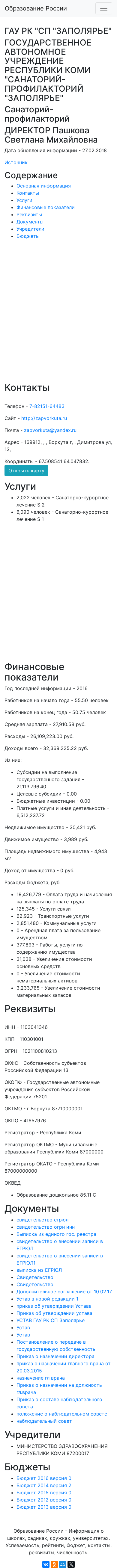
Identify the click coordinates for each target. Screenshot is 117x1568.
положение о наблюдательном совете (61, 1414)
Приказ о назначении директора (55, 1356)
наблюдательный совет (44, 1421)
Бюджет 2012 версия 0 (43, 1500)
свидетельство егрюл (42, 1220)
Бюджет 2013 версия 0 (43, 1507)
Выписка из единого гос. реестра (56, 1234)
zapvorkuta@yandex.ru (50, 430)
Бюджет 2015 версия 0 (43, 1493)
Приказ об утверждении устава (54, 1313)
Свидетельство (34, 1277)
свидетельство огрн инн (45, 1227)
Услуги (24, 200)
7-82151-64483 (46, 406)
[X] (71, 1564)
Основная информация (43, 186)
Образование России (36, 8)
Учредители (30, 229)
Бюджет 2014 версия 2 (43, 1485)
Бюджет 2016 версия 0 (43, 1478)
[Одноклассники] (54, 1564)
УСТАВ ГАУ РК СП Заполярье (50, 1320)
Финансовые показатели (45, 207)
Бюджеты (28, 236)
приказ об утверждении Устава (54, 1306)
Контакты (27, 193)
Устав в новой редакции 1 (47, 1299)
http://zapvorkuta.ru (44, 418)
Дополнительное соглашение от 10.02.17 (64, 1292)
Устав (23, 1327)
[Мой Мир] (62, 1564)
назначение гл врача (40, 1378)
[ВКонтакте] (46, 1564)
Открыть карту (26, 471)
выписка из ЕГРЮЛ (39, 1270)
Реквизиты (29, 214)
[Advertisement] (58, 314)
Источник (16, 162)
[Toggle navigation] (103, 8)
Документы (30, 222)
